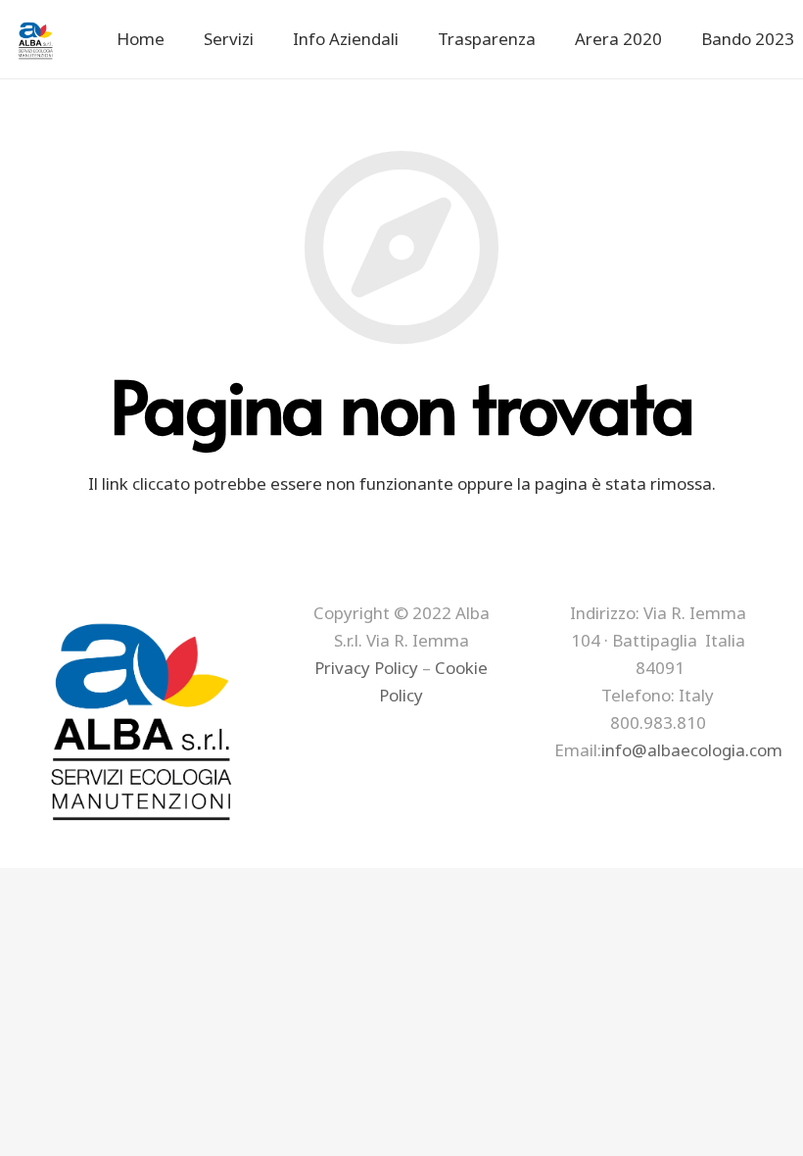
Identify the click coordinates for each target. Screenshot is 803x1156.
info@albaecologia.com (691, 750)
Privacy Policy (366, 667)
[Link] (36, 40)
